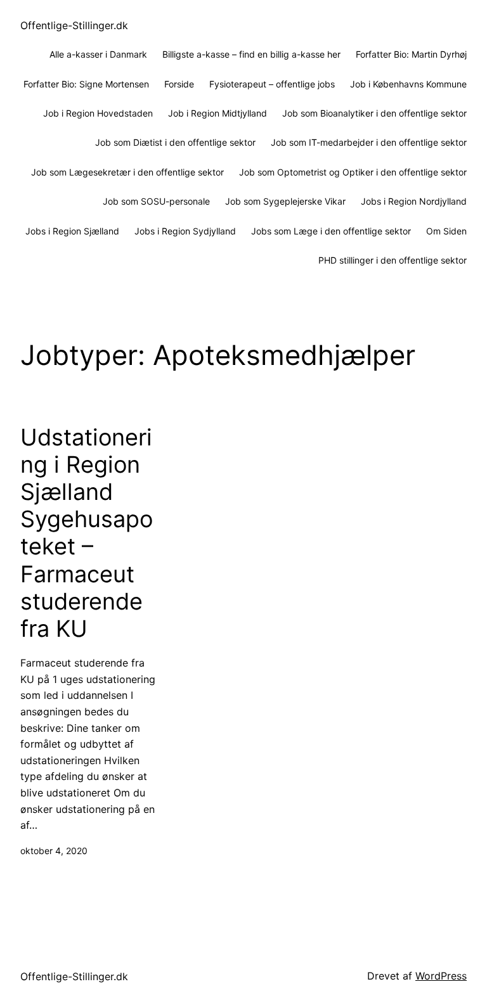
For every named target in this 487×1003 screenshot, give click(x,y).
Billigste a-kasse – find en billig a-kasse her (251, 54)
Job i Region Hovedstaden (98, 113)
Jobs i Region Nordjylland (414, 201)
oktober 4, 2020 (54, 850)
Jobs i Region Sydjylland (185, 231)
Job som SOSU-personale (156, 201)
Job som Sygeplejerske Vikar (285, 201)
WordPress (441, 975)
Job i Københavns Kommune (408, 84)
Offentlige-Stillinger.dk (74, 25)
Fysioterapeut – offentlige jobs (272, 84)
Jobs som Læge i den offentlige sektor (331, 231)
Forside (179, 84)
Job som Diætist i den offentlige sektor (175, 142)
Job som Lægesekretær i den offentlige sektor (127, 172)
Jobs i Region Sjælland (72, 231)
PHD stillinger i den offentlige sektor (392, 260)
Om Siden (446, 231)
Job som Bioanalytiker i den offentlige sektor (374, 113)
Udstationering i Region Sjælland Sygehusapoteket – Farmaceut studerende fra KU (86, 533)
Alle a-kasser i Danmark (98, 54)
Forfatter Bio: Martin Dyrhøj (411, 54)
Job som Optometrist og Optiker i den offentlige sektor (353, 172)
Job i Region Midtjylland (217, 113)
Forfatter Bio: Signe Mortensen (86, 84)
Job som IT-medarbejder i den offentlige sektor (369, 142)
